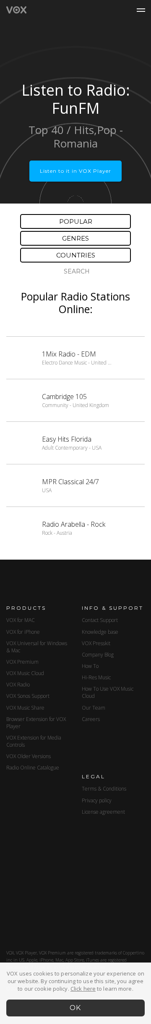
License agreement (103, 811)
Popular (75, 221)
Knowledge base (100, 631)
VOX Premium (22, 661)
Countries (75, 255)
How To (90, 666)
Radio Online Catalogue (32, 767)
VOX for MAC (20, 620)
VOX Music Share (25, 707)
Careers (91, 719)
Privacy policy (97, 800)
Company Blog (98, 654)
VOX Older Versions (28, 756)
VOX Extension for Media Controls (33, 741)
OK (76, 1008)
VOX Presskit (96, 643)
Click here (83, 988)
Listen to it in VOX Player (75, 171)
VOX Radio (18, 684)
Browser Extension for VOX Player (36, 723)
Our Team (93, 707)
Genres (75, 238)
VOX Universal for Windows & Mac (36, 647)
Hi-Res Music (96, 677)
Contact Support (100, 620)
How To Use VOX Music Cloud (107, 692)
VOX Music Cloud (25, 673)
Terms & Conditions (104, 788)
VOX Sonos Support (27, 696)
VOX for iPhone (23, 631)
